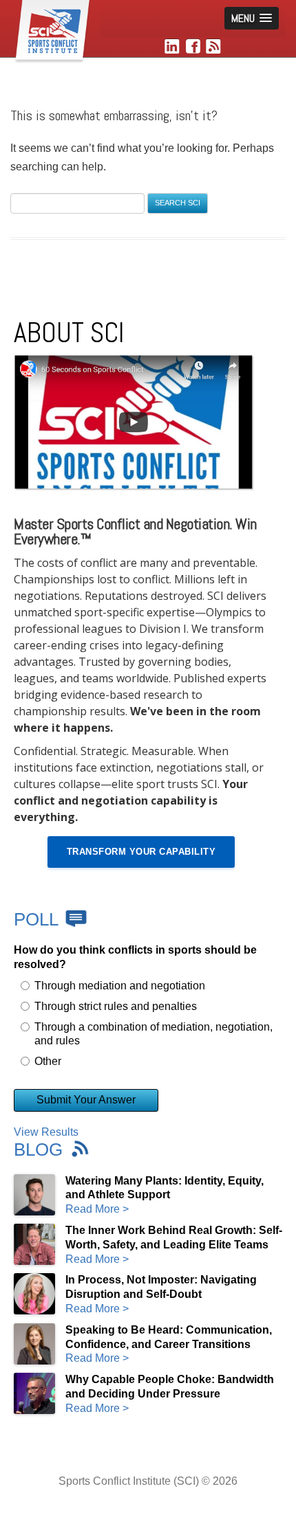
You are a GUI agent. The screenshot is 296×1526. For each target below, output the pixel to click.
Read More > (97, 1209)
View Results (46, 1132)
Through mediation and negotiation (119, 985)
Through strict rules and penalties (115, 1006)
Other (47, 1061)
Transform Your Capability (141, 851)
